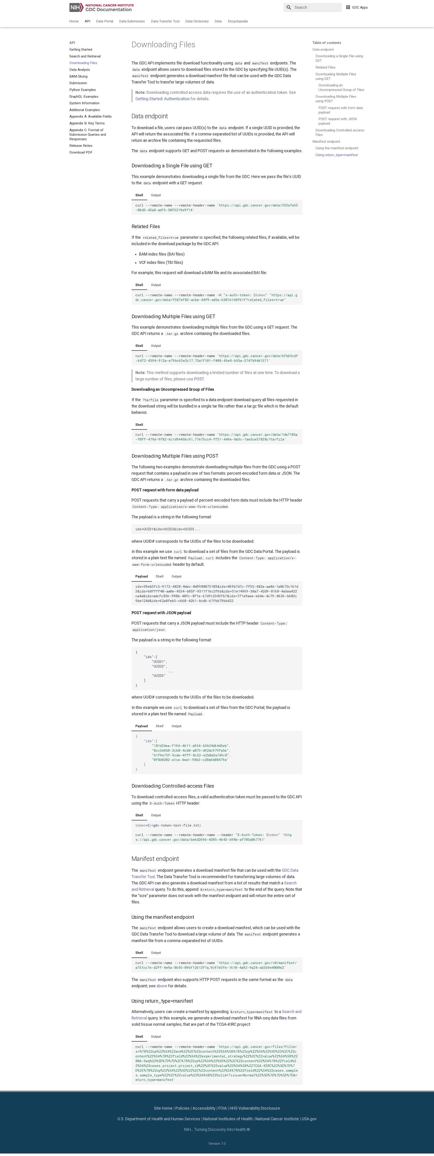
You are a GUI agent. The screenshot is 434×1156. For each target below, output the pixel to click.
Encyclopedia (238, 21)
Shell (139, 195)
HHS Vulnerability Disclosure (255, 1108)
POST (199, 379)
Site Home (163, 1108)
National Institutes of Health (227, 1119)
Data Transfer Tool (165, 21)
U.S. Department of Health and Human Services (159, 1119)
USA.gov (309, 1119)
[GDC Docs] (102, 7)
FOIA (222, 1108)
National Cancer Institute (277, 1119)
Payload (141, 576)
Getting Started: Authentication (162, 99)
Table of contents (326, 43)
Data (218, 21)
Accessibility (204, 1108)
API (87, 21)
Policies (182, 1108)
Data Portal (104, 21)
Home (74, 21)
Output (156, 195)
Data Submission (132, 21)
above (161, 986)
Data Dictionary (197, 21)
